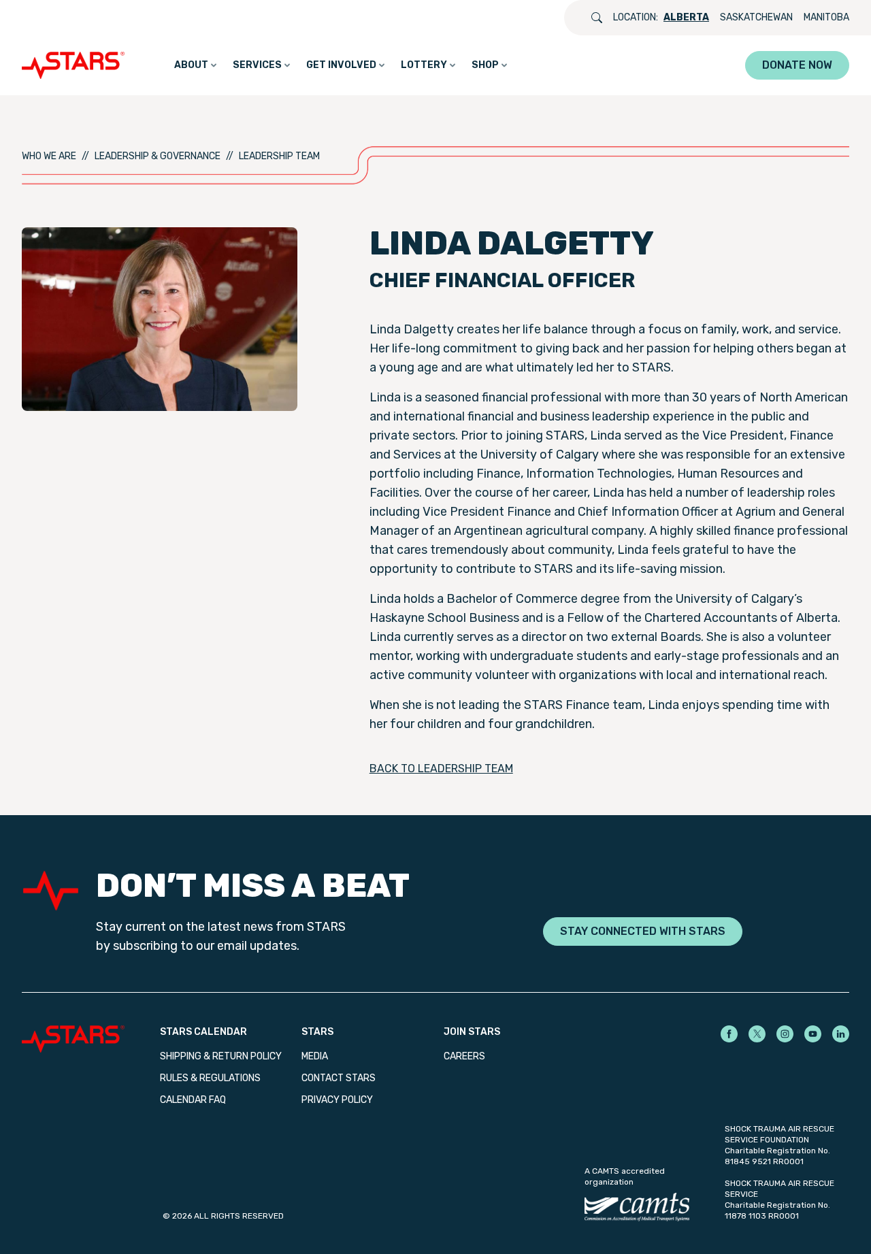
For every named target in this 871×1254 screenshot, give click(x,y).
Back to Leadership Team (441, 768)
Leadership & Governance (157, 156)
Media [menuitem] (314, 1056)
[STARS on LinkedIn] (840, 1033)
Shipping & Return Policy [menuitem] (221, 1056)
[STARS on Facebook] (729, 1033)
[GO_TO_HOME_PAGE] (76, 65)
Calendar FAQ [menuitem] (193, 1100)
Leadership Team (279, 156)
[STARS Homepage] (91, 1039)
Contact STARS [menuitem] (338, 1078)
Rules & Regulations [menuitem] (210, 1078)
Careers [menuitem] (464, 1056)
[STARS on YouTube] (812, 1033)
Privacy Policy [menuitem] (337, 1100)
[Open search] (597, 18)
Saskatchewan (756, 17)
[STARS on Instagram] (784, 1033)
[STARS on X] (757, 1033)
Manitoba (826, 17)
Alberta (686, 17)
